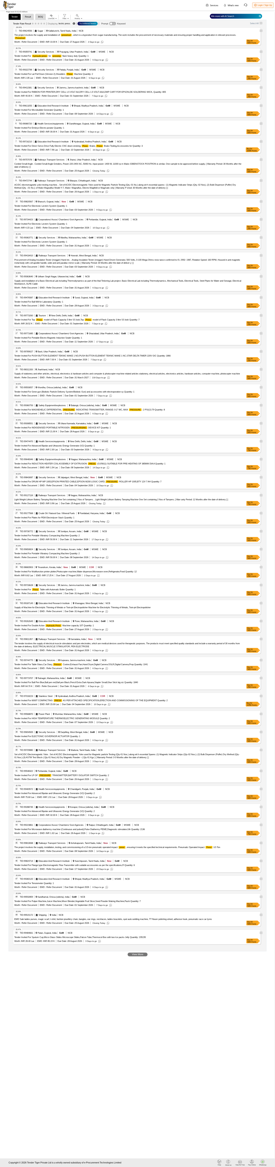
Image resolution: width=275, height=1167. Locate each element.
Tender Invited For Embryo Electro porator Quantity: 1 (39, 128)
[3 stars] (38, 24)
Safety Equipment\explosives (52, 405)
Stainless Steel (45, 696)
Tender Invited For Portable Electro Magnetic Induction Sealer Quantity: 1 (48, 338)
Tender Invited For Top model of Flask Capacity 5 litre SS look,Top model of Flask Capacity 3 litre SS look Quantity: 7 (77, 319)
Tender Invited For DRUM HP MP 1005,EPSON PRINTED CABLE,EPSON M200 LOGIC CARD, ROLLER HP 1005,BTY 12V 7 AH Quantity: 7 (87, 481)
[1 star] (33, 24)
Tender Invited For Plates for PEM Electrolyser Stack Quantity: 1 (44, 517)
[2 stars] (36, 24)
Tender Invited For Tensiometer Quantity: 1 (34, 883)
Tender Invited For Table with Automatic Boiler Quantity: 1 (45, 589)
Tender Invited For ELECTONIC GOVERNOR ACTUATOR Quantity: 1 (47, 736)
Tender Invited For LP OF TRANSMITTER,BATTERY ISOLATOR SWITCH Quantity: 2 (61, 775)
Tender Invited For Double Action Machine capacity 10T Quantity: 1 (54, 625)
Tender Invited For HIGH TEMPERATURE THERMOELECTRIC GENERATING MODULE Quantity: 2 (62, 718)
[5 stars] (44, 24)
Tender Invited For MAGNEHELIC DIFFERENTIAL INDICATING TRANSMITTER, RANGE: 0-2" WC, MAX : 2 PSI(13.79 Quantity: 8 (89, 409)
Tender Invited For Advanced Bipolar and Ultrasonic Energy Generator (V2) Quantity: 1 (54, 445)
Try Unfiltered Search (87, 24)
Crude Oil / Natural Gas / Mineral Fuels (57, 513)
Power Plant (44, 714)
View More (137, 954)
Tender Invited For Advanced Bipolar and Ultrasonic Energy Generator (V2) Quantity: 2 (54, 793)
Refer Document (29, 42)
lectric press (64, 23)
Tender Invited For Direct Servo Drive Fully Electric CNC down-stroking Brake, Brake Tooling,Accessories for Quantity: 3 (78, 146)
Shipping (43, 915)
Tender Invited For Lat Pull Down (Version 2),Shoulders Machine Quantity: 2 (53, 74)
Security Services (46, 52)
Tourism (42, 315)
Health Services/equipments (51, 123)
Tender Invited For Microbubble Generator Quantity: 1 (39, 110)
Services (213, 5)
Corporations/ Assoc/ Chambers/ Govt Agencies (60, 219)
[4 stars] (41, 24)
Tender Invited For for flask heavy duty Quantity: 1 (51, 56)
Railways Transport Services (51, 159)
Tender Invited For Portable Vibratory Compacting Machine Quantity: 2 (47, 535)
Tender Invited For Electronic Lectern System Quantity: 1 (40, 206)
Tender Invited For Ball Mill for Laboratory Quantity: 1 (38, 302)
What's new (233, 5)
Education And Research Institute (53, 105)
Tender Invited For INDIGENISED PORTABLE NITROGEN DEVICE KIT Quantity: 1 (62, 427)
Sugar (40, 31)
